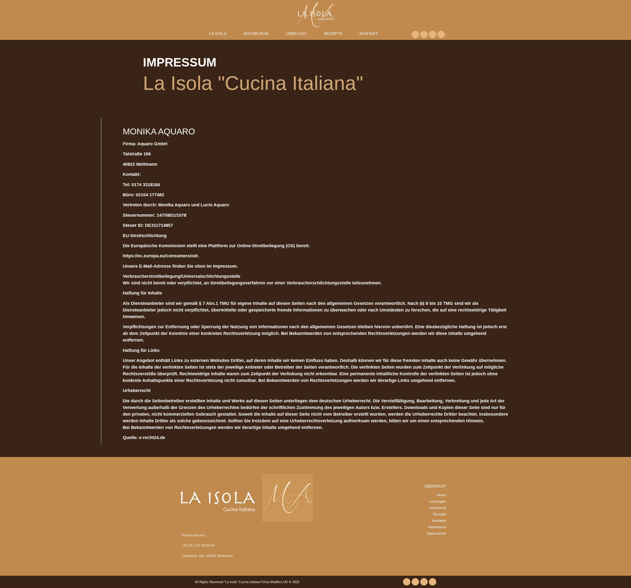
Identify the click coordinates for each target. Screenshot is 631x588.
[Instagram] (415, 34)
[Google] (441, 34)
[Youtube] (432, 34)
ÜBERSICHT (435, 486)
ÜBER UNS (296, 34)
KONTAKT (369, 34)
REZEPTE (333, 34)
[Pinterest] (424, 34)
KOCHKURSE (256, 34)
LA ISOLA (218, 34)
